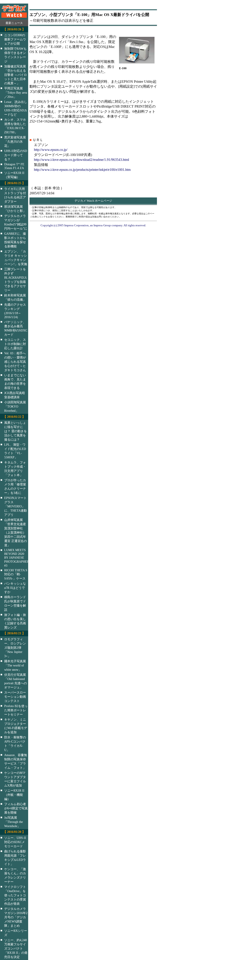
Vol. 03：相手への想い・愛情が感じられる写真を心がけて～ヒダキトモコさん (15, 361)
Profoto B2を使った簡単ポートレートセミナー (15, 710)
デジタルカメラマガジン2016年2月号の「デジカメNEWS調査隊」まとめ (15, 917)
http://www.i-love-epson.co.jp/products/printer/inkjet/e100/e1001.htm (82, 169)
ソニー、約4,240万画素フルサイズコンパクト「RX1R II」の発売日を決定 (15, 948)
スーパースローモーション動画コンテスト (15, 697)
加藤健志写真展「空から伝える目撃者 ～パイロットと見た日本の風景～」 (15, 75)
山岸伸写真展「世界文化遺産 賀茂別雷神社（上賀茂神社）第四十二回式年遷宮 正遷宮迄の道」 (15, 532)
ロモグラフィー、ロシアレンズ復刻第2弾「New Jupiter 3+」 (15, 647)
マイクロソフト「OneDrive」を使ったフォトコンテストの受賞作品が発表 (15, 895)
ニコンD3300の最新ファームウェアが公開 (15, 39)
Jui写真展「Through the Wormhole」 (13, 822)
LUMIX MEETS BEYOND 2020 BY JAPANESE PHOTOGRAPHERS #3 (19, 557)
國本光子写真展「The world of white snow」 (15, 665)
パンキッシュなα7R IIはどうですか (15, 588)
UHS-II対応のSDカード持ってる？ (15, 155)
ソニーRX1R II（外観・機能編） (14, 795)
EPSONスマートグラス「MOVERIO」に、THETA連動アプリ (15, 506)
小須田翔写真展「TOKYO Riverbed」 (15, 406)
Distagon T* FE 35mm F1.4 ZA (14, 166)
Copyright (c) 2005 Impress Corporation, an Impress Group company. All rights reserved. (93, 225)
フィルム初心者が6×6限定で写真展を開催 (16, 808)
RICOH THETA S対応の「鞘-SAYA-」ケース (15, 574)
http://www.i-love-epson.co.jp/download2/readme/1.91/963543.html (81, 160)
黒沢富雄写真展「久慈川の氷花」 (15, 142)
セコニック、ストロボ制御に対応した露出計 (15, 344)
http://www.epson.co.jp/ (50, 150)
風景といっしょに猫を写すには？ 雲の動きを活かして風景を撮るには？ (15, 431)
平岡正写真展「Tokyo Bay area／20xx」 (15, 93)
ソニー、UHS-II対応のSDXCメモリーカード (15, 842)
